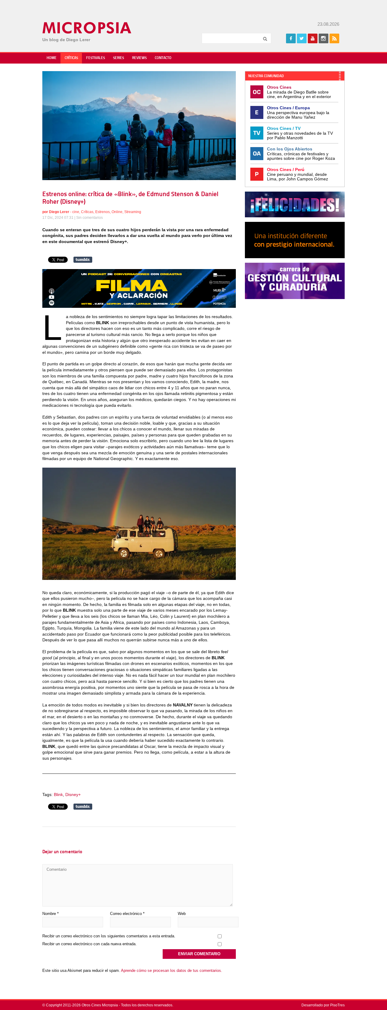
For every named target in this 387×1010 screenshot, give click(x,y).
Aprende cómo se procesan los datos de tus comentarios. (171, 970)
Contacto (163, 58)
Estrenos (102, 212)
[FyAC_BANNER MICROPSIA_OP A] (139, 306)
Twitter (302, 38)
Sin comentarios (89, 217)
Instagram (323, 38)
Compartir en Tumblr (82, 260)
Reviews (139, 58)
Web (182, 913)
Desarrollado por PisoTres (323, 1005)
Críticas (71, 58)
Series (118, 58)
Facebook (291, 38)
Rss (334, 38)
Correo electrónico (127, 913)
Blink (58, 794)
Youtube (312, 38)
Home (52, 58)
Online (117, 212)
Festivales (95, 58)
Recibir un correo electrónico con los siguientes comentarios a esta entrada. (108, 936)
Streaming (132, 212)
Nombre (50, 913)
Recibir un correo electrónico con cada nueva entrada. (89, 944)
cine (75, 212)
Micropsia (87, 28)
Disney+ (73, 794)
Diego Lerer (59, 212)
